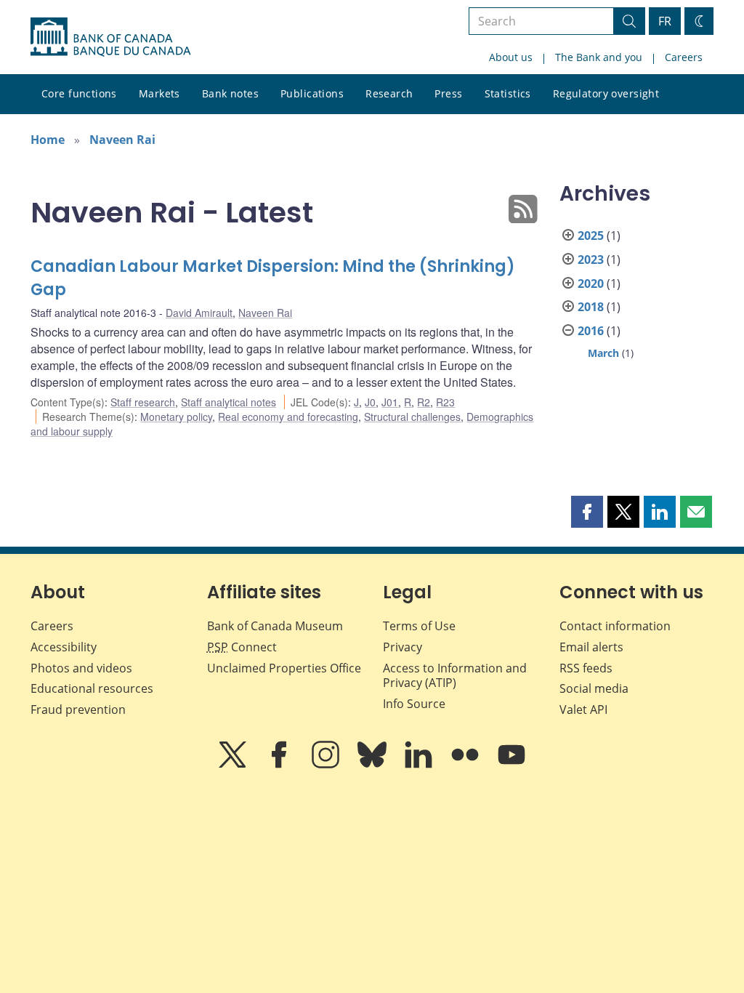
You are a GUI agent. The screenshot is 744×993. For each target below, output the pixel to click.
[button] (587, 512)
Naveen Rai (122, 140)
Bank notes (230, 93)
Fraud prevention (78, 709)
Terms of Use (419, 626)
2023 (591, 260)
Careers (684, 57)
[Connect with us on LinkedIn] (420, 765)
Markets (159, 93)
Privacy (402, 647)
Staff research (142, 402)
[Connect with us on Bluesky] (373, 765)
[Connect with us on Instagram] (327, 765)
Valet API (583, 709)
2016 (591, 331)
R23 (445, 402)
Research (389, 93)
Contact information (615, 626)
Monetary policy (176, 416)
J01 (389, 402)
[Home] (110, 37)
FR (664, 21)
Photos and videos (81, 668)
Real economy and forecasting (288, 416)
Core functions (79, 93)
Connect (242, 647)
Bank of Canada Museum (275, 626)
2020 (591, 284)
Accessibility (64, 647)
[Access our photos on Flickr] (466, 765)
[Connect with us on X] (234, 765)
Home (48, 140)
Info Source (414, 704)
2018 (591, 307)
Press (448, 93)
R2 (423, 402)
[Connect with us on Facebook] (280, 765)
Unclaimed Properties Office (284, 668)
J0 (370, 402)
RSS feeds (585, 668)
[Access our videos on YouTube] (511, 765)
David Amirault (199, 312)
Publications (312, 93)
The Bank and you (598, 57)
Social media (593, 688)
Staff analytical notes (228, 402)
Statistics (508, 93)
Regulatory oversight (606, 93)
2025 (591, 236)
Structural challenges (412, 416)
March (603, 353)
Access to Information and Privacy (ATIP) (455, 675)
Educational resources (92, 688)
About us (511, 57)
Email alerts (591, 647)
